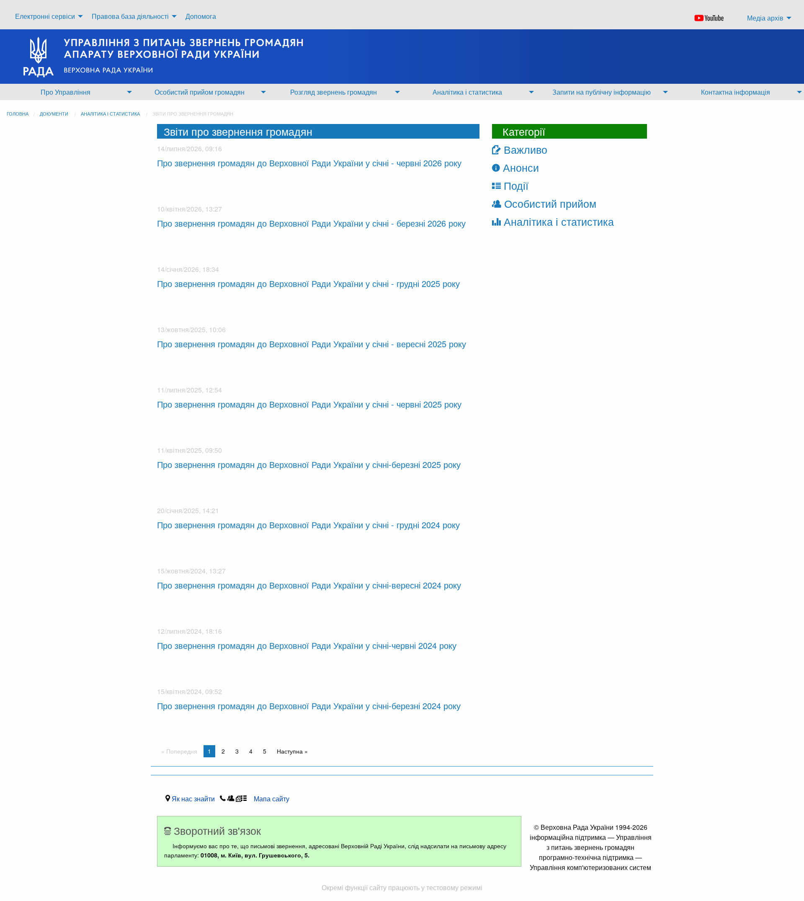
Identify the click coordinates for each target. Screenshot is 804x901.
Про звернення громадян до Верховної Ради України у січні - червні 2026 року (309, 163)
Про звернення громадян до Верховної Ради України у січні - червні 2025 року (309, 404)
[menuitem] (46, 16)
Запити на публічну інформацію (601, 92)
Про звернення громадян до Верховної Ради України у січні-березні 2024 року (309, 706)
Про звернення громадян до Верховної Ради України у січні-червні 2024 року (306, 645)
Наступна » (292, 751)
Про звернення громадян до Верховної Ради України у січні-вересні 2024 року (309, 585)
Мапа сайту (271, 798)
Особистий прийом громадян (200, 92)
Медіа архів (765, 18)
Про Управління (65, 92)
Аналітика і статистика (467, 92)
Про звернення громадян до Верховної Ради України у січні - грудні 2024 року (308, 525)
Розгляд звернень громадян (333, 92)
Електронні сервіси (45, 16)
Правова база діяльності (130, 16)
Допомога (201, 16)
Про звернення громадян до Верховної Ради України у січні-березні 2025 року (309, 464)
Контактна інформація (735, 92)
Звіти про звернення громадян (192, 113)
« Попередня (179, 751)
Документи (54, 113)
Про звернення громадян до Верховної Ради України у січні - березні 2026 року (311, 223)
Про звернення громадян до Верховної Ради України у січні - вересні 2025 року (311, 344)
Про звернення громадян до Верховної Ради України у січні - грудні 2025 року (308, 283)
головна (17, 113)
